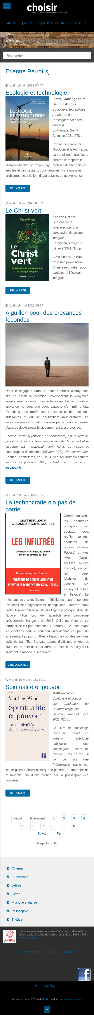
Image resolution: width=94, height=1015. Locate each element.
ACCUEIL (14, 23)
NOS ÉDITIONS (55, 23)
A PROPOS (31, 23)
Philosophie (20, 911)
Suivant (43, 833)
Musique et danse (24, 902)
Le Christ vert (23, 210)
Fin (59, 833)
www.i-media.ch (72, 999)
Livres (16, 894)
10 (74, 826)
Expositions (20, 877)
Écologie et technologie (36, 93)
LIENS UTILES (31, 952)
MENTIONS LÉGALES (47, 986)
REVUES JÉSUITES (59, 952)
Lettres (16, 885)
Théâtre (17, 919)
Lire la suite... (18, 188)
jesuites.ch (13, 467)
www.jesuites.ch (28, 937)
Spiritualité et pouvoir (33, 687)
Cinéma (17, 868)
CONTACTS (78, 23)
